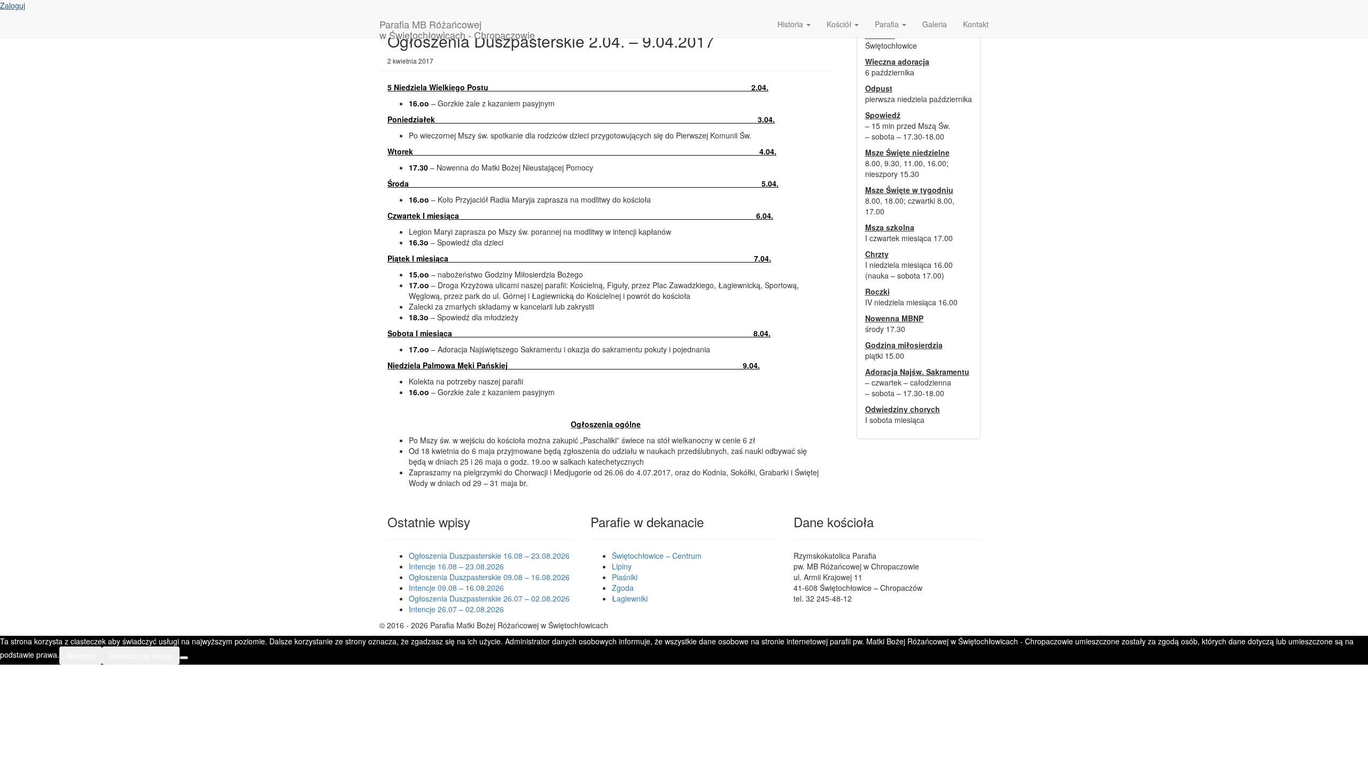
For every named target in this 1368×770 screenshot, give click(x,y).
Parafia (888, 24)
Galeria (934, 24)
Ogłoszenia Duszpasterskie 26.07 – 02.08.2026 (489, 598)
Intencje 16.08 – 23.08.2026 (456, 566)
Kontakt (976, 24)
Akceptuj (80, 655)
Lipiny (622, 566)
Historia (791, 24)
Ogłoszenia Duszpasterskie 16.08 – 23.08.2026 (489, 555)
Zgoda (623, 587)
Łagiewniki (630, 598)
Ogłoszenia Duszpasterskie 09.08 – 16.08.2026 (489, 577)
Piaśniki (625, 577)
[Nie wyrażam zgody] (184, 657)
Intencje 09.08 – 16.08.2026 (456, 587)
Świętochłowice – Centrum (657, 555)
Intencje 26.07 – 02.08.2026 (456, 609)
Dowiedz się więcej (141, 655)
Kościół (840, 24)
